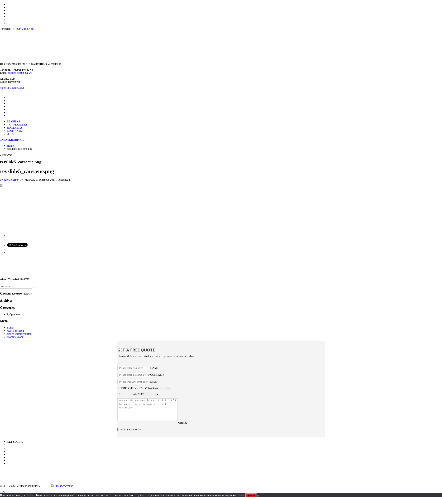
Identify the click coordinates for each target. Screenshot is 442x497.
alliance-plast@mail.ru (20, 72)
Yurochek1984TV (13, 179)
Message (182, 422)
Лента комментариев (19, 333)
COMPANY (157, 374)
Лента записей (15, 330)
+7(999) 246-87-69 (23, 28)
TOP (2, 491)
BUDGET (123, 394)
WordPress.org (15, 336)
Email (153, 381)
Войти (11, 327)
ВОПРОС (11, 139)
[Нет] (258, 495)
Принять (251, 495)
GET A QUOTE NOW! (130, 429)
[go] (34, 287)
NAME (154, 367)
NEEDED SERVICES (130, 388)
